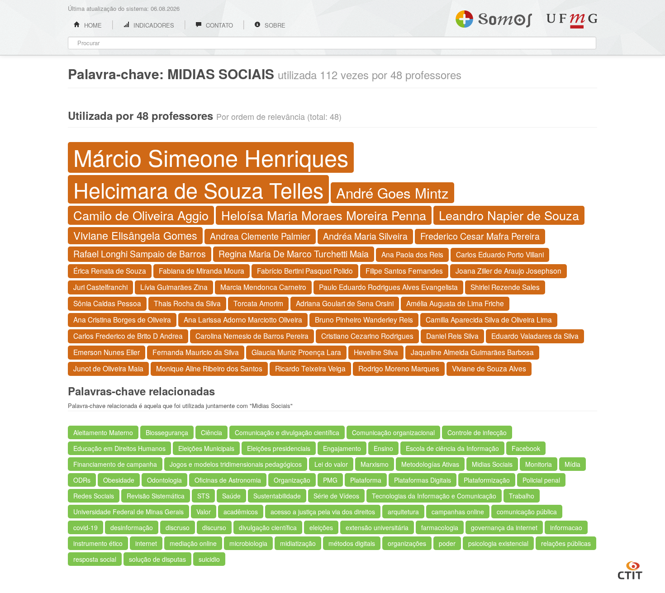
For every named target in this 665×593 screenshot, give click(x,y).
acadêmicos (240, 511)
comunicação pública (527, 511)
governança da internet (504, 527)
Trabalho (521, 495)
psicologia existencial (498, 543)
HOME (92, 25)
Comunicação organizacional (393, 432)
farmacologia (439, 527)
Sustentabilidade (277, 495)
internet (146, 543)
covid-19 (85, 527)
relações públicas (566, 543)
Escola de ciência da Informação (452, 448)
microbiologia (248, 543)
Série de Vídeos (336, 495)
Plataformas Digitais (422, 479)
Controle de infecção (477, 432)
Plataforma (365, 479)
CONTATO (218, 25)
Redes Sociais (93, 495)
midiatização (298, 543)
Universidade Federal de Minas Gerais (128, 511)
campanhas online (458, 511)
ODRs (81, 479)
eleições (321, 527)
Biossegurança (167, 432)
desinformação (131, 527)
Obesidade (118, 479)
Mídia (572, 464)
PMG (330, 479)
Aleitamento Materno (103, 432)
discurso (214, 527)
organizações (407, 543)
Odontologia (164, 479)
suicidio (209, 559)
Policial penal (541, 479)
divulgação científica (268, 527)
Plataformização (487, 479)
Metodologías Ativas (430, 464)
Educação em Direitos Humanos (119, 448)
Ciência (211, 432)
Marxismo (375, 464)
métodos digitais (351, 543)
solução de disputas (157, 559)
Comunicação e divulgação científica (287, 432)
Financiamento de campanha (115, 464)
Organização (292, 479)
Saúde (231, 495)
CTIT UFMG (630, 569)
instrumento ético (98, 543)
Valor (203, 511)
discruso (178, 527)
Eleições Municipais (206, 448)
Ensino (383, 448)
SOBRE (274, 25)
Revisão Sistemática (156, 495)
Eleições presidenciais (278, 448)
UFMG (571, 21)
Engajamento (342, 448)
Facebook (526, 448)
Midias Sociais (492, 464)
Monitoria (538, 464)
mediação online (193, 543)
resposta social (94, 559)
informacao (566, 527)
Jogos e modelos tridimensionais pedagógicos (236, 464)
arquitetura (403, 511)
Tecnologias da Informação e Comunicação (434, 495)
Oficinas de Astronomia (228, 479)
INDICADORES (153, 25)
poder (447, 543)
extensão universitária (377, 527)
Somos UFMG (494, 17)
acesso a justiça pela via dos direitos (323, 511)
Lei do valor (331, 464)
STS (203, 495)
